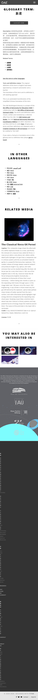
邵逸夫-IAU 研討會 (1, 571)
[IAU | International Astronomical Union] (17, 403)
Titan (31, 694)
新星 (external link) (16, 184)
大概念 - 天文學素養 (0, 511)
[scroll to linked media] (19, 144)
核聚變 (9, 63)
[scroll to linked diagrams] (19, 323)
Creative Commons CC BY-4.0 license (15, 129)
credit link (24, 313)
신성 (11, 187)
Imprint (33, 697)
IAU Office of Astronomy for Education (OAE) (17, 108)
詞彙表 (0, 521)
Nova (12, 170)
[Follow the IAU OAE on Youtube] (21, 697)
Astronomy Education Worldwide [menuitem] (3, 532)
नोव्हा (14, 189)
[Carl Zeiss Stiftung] (17, 423)
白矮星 (9, 67)
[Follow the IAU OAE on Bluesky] (18, 697)
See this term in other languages (14, 78)
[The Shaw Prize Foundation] (17, 433)
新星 (14, 194)
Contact (3, 637)
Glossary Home (19, 23)
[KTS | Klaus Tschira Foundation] (17, 413)
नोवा (13, 180)
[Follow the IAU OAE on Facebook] (16, 697)
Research (3, 585)
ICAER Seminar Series (2, 580)
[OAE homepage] (4, 2)
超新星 (9, 65)
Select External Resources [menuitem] (3, 538)
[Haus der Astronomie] (17, 392)
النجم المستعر (17, 168)
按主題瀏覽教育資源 (0, 476)
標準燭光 (9, 70)
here (22, 124)
